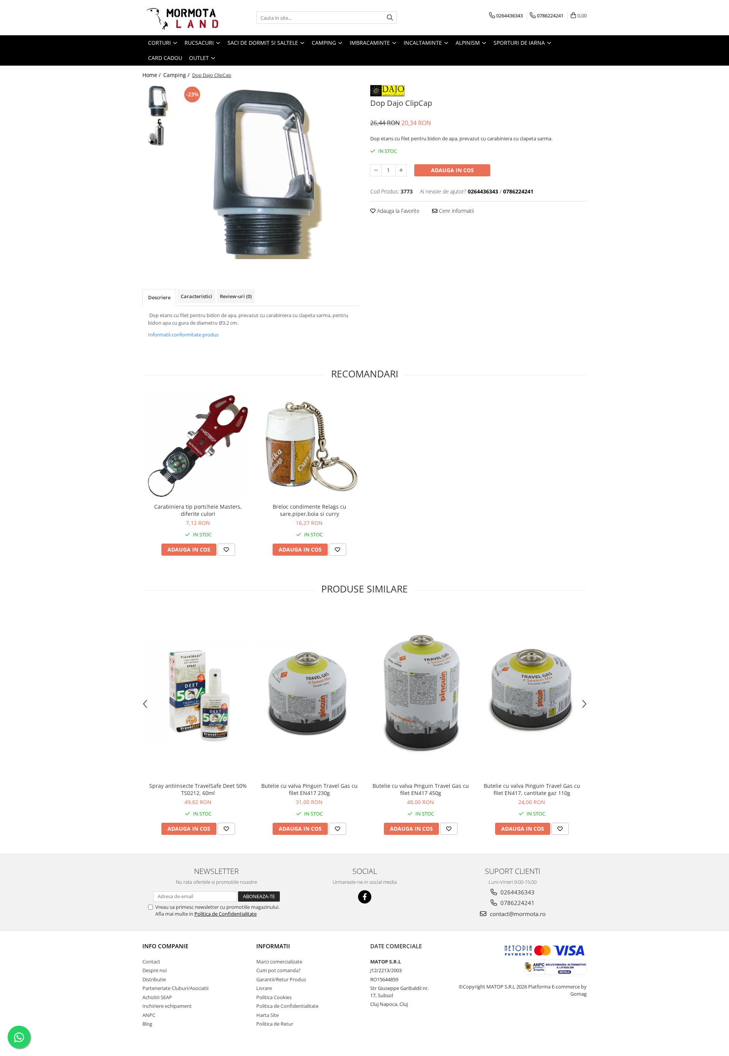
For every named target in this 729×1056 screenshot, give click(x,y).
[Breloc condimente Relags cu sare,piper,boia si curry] (309, 446)
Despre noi (154, 970)
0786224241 (517, 903)
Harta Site (267, 1015)
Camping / (177, 75)
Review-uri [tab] (236, 296)
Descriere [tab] (159, 297)
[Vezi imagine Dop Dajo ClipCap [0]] (158, 100)
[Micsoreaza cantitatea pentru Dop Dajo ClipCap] (376, 170)
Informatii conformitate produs (183, 334)
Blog (147, 1023)
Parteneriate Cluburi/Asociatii (175, 988)
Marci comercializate (279, 961)
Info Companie (165, 946)
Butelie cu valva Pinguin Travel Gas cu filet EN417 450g (420, 789)
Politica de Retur (274, 1023)
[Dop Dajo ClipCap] (268, 172)
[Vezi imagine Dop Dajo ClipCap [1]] (158, 133)
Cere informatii (455, 210)
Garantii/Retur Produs (281, 979)
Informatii (273, 946)
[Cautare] (390, 17)
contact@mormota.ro (517, 914)
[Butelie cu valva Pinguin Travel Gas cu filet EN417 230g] (309, 693)
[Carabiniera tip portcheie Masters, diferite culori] (198, 446)
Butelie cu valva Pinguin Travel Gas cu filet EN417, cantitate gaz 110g (532, 789)
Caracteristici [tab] (196, 296)
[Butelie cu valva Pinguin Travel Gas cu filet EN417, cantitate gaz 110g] (532, 693)
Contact (151, 961)
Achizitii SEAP (157, 997)
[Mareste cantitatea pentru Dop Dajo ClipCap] (401, 170)
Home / (152, 75)
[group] (268, 172)
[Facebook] (364, 897)
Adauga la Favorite (398, 210)
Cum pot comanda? (278, 970)
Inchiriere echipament (167, 1006)
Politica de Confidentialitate (225, 913)
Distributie (154, 979)
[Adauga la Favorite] (226, 550)
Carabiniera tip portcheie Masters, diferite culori (198, 510)
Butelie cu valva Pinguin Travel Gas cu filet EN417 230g (309, 789)
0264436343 (517, 892)
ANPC (148, 1015)
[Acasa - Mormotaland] (180, 18)
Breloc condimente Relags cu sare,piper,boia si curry (309, 510)
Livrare (264, 988)
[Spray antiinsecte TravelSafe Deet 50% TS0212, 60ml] (198, 693)
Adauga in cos (452, 170)
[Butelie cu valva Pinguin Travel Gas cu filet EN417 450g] (420, 693)
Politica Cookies (274, 997)
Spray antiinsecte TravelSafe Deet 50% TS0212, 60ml (198, 789)
